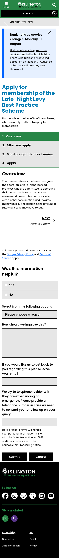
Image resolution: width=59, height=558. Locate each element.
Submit (14, 457)
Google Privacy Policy (20, 254)
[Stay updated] (6, 519)
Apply (11, 163)
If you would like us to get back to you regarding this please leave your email (27, 369)
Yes (11, 285)
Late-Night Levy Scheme (21, 22)
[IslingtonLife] (15, 519)
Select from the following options (27, 306)
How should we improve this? (24, 324)
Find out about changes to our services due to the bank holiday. (30, 52)
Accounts (27, 13)
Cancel (41, 457)
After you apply (19, 145)
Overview (13, 136)
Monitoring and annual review (30, 154)
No (11, 295)
